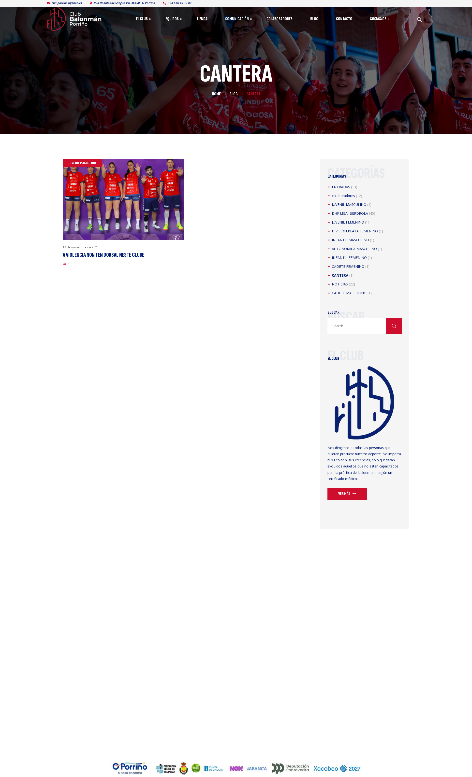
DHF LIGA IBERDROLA (350, 213)
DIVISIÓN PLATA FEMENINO (355, 231)
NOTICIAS (340, 284)
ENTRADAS (341, 186)
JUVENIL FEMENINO (348, 222)
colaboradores (343, 195)
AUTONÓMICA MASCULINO (354, 248)
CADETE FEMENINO (348, 266)
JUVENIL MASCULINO (349, 204)
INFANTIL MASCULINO (350, 240)
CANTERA (340, 275)
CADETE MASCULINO (349, 293)
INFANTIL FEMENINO (349, 257)
